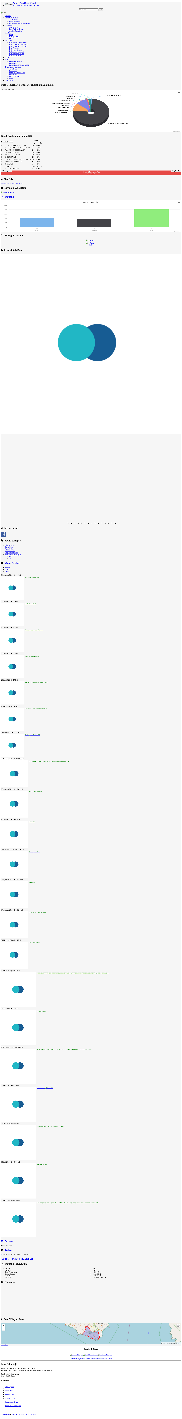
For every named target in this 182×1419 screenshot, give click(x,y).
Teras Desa (13, 69)
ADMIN (4, 183)
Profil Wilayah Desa (16, 29)
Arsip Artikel (12, 563)
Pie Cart (11, 89)
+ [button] (3, 1325)
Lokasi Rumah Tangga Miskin (19, 65)
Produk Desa (13, 75)
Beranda (8, 16)
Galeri (8, 1250)
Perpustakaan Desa (11, 553)
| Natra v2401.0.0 (30, 1414)
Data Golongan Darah (16, 52)
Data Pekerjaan (14, 48)
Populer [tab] (7, 569)
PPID (7, 57)
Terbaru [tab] (7, 567)
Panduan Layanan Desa (17, 73)
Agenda (8, 1241)
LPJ (10, 556)
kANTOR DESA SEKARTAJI (17, 1258)
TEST (11, 558)
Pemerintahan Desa (11, 18)
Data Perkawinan (15, 56)
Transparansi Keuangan (13, 67)
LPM (11, 35)
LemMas (8, 33)
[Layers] (178, 1325)
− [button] (3, 1329)
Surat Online (9, 80)
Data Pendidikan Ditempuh (18, 46)
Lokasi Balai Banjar (16, 61)
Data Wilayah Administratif (18, 42)
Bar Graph (4, 89)
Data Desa (8, 40)
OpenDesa (6, 1414)
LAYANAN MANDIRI (15, 183)
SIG (6, 59)
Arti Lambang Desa (15, 31)
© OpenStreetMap (170, 1343)
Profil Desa (9, 25)
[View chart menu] (179, 92)
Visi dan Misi (13, 19)
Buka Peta (4, 1345)
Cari (101, 9)
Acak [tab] (7, 571)
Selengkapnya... (7, 171)
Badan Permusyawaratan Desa (19, 23)
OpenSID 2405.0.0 (18, 1414)
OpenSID (178, 1343)
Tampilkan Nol (176, 171)
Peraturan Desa (10, 551)
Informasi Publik (14, 76)
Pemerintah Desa (15, 21)
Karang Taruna (14, 37)
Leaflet (163, 1343)
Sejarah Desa (13, 27)
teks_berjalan (9, 545)
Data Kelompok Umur (16, 54)
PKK (11, 38)
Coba (11, 78)
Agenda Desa (9, 549)
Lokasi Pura (13, 63)
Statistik (9, 196)
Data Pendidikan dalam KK (18, 44)
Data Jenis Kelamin (15, 50)
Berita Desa (13, 71)
